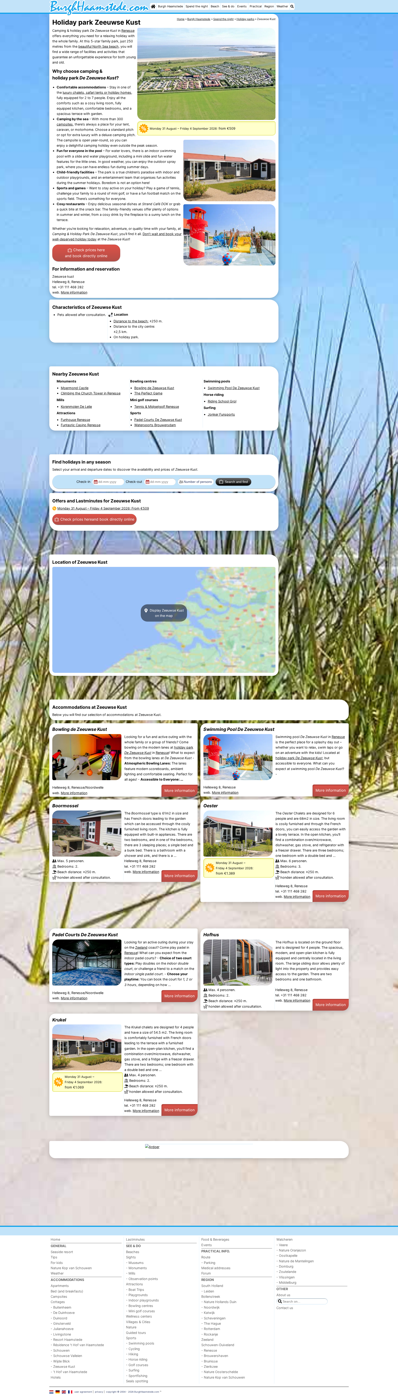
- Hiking (132, 1354)
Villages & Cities (138, 1322)
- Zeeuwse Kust (63, 1366)
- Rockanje (209, 1334)
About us (283, 1295)
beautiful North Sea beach (98, 46)
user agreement (83, 1391)
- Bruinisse (209, 1361)
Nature (131, 1327)
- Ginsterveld (61, 1323)
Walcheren (284, 1239)
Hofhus (211, 934)
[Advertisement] (314, 120)
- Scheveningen (213, 1318)
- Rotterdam (210, 1329)
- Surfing (132, 1370)
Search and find (236, 482)
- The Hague (211, 1323)
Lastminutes (135, 1239)
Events (242, 6)
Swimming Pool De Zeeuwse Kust (238, 729)
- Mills (130, 1273)
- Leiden (207, 1291)
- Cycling (133, 1349)
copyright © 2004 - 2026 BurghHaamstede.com (132, 1391)
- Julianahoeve (62, 1329)
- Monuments (136, 1268)
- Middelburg (286, 1282)
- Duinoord (59, 1318)
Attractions (134, 1284)
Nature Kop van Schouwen (71, 1268)
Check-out (134, 482)
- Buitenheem (61, 1307)
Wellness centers (139, 1316)
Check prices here (86, 253)
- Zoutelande (286, 1272)
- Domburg (284, 1266)
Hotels (56, 1377)
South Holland (212, 1286)
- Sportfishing (136, 1376)
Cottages (58, 1302)
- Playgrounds (137, 1295)
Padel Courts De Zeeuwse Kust (85, 934)
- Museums (135, 1263)
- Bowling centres (139, 1306)
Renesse (128, 30)
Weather (282, 6)
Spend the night (197, 6)
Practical (256, 6)
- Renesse (209, 1350)
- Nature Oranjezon (291, 1250)
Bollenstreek (210, 1296)
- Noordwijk (210, 1307)
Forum (206, 1273)
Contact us (284, 1308)
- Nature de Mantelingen (295, 1261)
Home (55, 1239)
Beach (215, 6)
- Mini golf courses (140, 1311)
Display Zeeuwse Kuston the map (166, 613)
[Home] (153, 6)
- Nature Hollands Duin (218, 1302)
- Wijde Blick (60, 1361)
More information (74, 292)
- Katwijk (208, 1313)
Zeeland (141, 947)
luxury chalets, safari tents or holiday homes (97, 92)
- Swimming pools (140, 1343)
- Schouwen (60, 1350)
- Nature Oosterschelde (219, 1372)
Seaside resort (62, 1252)
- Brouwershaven (214, 1356)
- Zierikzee (209, 1366)
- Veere (282, 1245)
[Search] (292, 6)
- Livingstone (61, 1334)
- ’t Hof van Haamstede (69, 1372)
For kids (57, 1263)
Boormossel (65, 805)
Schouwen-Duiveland (217, 1345)
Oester (210, 805)
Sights (131, 1257)
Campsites (59, 1296)
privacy (99, 1391)
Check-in (83, 482)
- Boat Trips (135, 1290)
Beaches (132, 1252)
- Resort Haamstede (66, 1340)
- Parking (208, 1263)
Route (205, 1257)
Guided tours (136, 1333)
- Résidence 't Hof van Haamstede (77, 1345)
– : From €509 (103, 508)
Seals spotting (137, 1381)
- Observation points (142, 1279)
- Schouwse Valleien (66, 1356)
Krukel (59, 1020)
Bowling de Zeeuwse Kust (79, 729)
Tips (54, 1257)
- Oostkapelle (286, 1255)
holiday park (298, 758)
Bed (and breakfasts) (67, 1291)
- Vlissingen (285, 1277)
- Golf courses (137, 1365)
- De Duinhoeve (63, 1313)
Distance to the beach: (131, 321)
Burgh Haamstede (170, 6)
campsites (65, 124)
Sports (131, 1338)
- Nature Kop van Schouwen (223, 1377)
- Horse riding (136, 1359)
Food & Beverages (215, 1239)
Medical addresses (216, 1268)
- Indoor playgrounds (142, 1300)
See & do (228, 6)
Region (269, 6)
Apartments (60, 1286)
